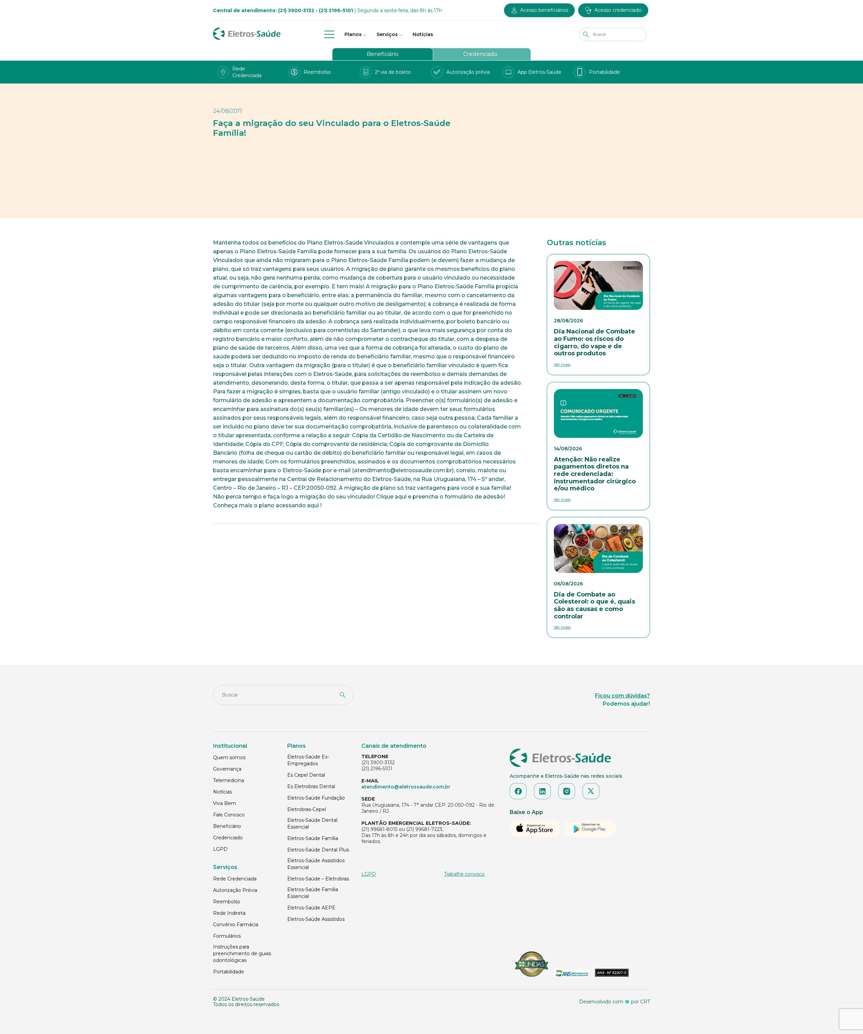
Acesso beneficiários (544, 10)
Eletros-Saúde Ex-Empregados (308, 760)
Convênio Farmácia (235, 925)
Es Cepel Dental (306, 775)
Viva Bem (224, 803)
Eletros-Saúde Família (312, 838)
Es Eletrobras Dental (311, 786)
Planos (353, 34)
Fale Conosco (229, 815)
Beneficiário (382, 54)
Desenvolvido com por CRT (614, 1002)
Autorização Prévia (235, 890)
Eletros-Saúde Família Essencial (312, 892)
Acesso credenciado (618, 10)
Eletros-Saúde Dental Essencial (312, 823)
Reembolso (226, 902)
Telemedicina (228, 780)
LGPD (220, 849)
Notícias (423, 34)
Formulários (227, 936)
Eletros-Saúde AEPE (311, 908)
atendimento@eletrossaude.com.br (405, 787)
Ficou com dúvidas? (622, 695)
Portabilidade (228, 972)
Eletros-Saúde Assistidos (316, 919)
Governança (227, 769)
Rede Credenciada (235, 879)
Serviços (387, 34)
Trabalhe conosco (464, 874)
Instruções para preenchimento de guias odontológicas (242, 953)
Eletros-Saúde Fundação (316, 798)
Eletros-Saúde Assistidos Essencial (316, 864)
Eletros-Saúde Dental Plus (318, 850)
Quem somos (229, 757)
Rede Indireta (229, 913)
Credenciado (480, 54)
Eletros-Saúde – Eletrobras (318, 879)
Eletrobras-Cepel (306, 809)
